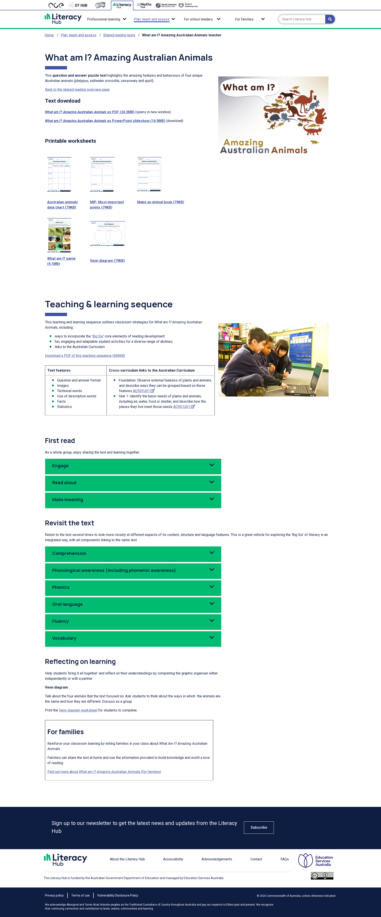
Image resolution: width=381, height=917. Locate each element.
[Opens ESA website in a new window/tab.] (311, 862)
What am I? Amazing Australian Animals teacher (182, 35)
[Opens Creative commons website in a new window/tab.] (322, 878)
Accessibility (173, 859)
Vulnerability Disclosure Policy (117, 895)
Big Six (97, 336)
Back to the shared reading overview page (77, 89)
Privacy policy (54, 895)
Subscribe (259, 827)
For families (244, 19)
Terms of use (80, 895)
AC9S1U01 (184, 407)
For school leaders (198, 19)
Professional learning (103, 19)
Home (49, 35)
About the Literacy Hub (127, 859)
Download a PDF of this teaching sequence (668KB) (85, 356)
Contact (256, 859)
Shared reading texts (119, 35)
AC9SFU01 (144, 391)
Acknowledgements (217, 859)
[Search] (330, 19)
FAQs (284, 859)
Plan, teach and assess (152, 19)
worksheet (78, 710)
